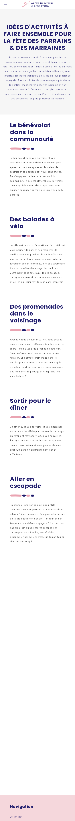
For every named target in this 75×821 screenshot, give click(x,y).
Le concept (16, 816)
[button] (5, 4)
